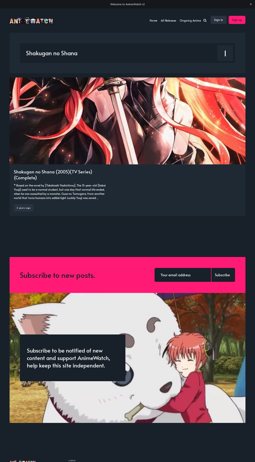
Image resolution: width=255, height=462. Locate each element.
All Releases (168, 20)
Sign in (218, 20)
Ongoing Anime (190, 20)
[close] (251, 4)
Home (153, 20)
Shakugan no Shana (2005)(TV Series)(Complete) (53, 174)
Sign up (237, 20)
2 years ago (23, 207)
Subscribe (222, 274)
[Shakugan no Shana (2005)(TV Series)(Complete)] (127, 146)
